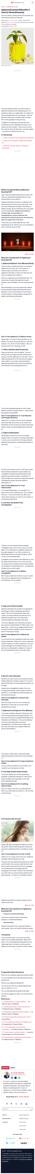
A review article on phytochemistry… (15, 1032)
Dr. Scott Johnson (17, 1073)
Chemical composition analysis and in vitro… (17, 1017)
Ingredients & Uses (12, 7)
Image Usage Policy (24, 1115)
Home (3, 7)
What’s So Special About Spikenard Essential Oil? (19, 138)
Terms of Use (22, 1125)
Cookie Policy (22, 1129)
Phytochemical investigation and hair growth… (18, 1037)
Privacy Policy (22, 1122)
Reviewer (5, 1068)
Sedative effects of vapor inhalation (15, 1001)
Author (12, 1068)
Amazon (14, 988)
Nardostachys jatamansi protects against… (17, 1012)
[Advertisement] (17, 90)
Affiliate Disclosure (23, 1118)
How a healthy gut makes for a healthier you (17, 1022)
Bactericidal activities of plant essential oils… (17, 1007)
